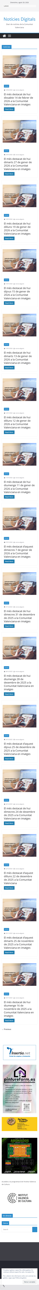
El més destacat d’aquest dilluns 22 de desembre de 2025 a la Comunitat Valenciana (18, 878)
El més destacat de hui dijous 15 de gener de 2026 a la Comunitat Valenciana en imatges (17, 293)
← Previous (6, 1029)
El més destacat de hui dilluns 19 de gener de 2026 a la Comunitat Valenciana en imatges (17, 228)
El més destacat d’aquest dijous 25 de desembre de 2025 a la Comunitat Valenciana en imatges (19, 749)
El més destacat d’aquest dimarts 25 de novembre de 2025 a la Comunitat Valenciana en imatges (19, 943)
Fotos (6, 86)
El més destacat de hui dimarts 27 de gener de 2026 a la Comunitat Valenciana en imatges (18, 164)
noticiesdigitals (19, 90)
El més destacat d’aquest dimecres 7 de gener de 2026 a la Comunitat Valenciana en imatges (18, 552)
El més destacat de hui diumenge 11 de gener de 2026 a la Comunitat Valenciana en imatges (19, 487)
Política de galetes (21, 1278)
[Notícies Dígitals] (4, 35)
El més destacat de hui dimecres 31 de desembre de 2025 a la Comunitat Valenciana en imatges (19, 616)
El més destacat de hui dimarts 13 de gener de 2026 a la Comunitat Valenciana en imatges (18, 358)
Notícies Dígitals (19, 19)
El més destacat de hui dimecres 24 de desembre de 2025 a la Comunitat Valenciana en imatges (19, 813)
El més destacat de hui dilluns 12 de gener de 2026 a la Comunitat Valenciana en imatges (17, 422)
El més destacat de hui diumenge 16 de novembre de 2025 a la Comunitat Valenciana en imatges (19, 1008)
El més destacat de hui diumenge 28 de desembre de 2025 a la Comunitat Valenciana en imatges (19, 682)
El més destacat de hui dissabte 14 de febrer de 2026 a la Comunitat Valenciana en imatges (18, 99)
